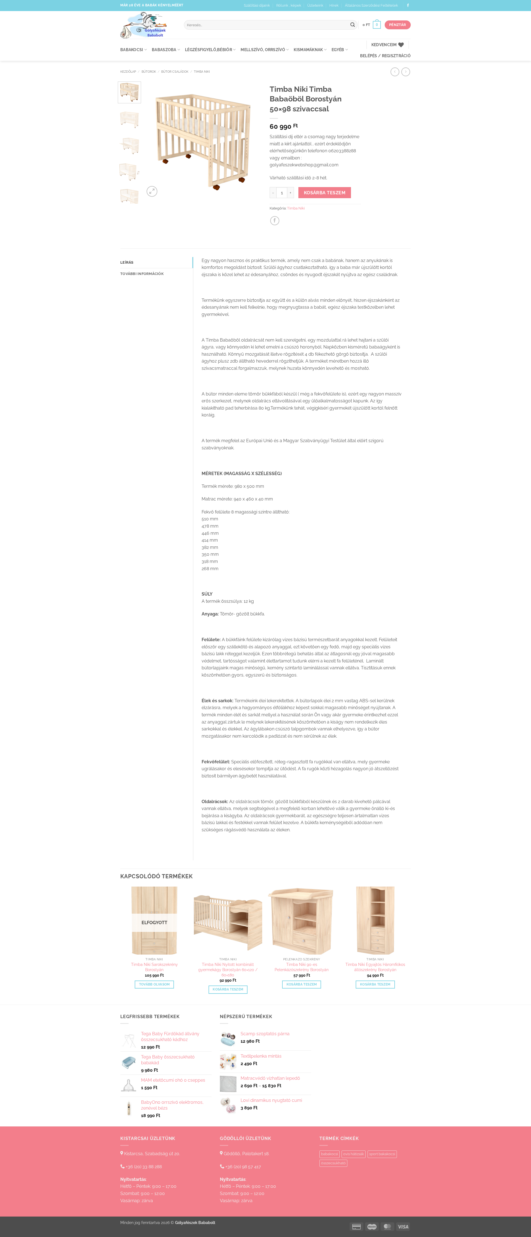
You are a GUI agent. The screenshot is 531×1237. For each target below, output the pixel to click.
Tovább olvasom (154, 984)
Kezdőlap (128, 72)
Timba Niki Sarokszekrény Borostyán (154, 967)
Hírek (334, 5)
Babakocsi (131, 49)
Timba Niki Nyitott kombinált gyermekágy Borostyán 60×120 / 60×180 (227, 969)
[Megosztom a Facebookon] (274, 220)
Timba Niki (202, 72)
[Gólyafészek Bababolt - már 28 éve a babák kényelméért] (148, 25)
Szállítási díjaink (257, 5)
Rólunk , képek (288, 5)
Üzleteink (315, 5)
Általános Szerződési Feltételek (371, 5)
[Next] (252, 139)
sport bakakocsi (382, 1154)
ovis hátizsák (353, 1154)
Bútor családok (174, 72)
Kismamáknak (308, 49)
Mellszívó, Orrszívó (263, 49)
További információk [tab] (142, 274)
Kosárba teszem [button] (228, 989)
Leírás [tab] (127, 262)
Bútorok (149, 72)
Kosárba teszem (325, 192)
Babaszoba (164, 49)
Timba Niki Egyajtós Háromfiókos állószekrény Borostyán (375, 967)
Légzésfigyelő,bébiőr (208, 49)
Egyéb (338, 49)
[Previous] (154, 139)
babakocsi (329, 1154)
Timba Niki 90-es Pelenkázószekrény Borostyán (302, 967)
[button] (372, 25)
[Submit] (352, 25)
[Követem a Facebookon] (408, 5)
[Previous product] (405, 71)
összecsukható (333, 1163)
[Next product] (395, 71)
